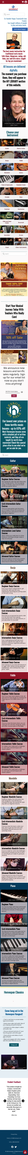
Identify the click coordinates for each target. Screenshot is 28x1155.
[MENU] (3, 2)
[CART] (22, 2)
